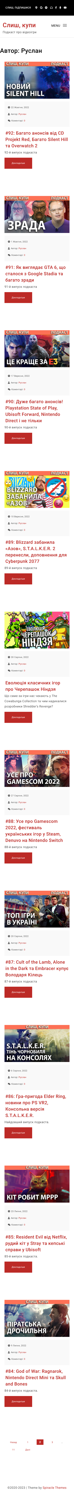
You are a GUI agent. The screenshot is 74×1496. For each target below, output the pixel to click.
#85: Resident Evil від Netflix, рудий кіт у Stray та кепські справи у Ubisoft (36, 1244)
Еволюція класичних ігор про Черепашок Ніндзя (32, 686)
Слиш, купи (19, 25)
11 (13, 1449)
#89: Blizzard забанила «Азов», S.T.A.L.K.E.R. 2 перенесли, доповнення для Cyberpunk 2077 (36, 552)
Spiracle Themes (55, 1488)
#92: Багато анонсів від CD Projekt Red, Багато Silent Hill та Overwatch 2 (36, 140)
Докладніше (18, 163)
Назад (13, 1442)
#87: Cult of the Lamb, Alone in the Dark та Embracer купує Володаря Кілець (37, 969)
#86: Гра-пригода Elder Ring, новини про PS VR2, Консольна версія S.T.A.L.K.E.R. (35, 1106)
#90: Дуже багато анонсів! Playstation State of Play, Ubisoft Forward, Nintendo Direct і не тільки (34, 411)
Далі (27, 1449)
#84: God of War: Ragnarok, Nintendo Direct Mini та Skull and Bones (35, 1378)
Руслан (22, 114)
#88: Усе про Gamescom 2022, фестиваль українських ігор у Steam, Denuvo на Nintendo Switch (34, 831)
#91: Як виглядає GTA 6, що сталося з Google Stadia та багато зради (35, 274)
